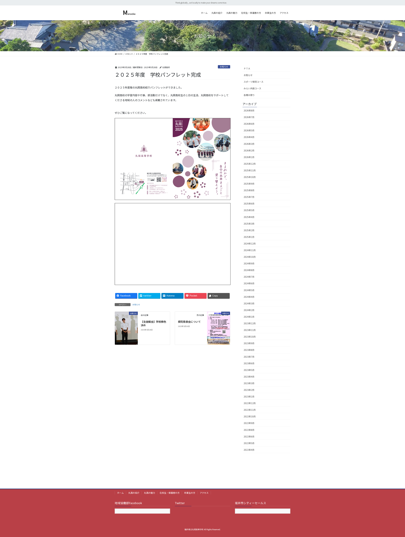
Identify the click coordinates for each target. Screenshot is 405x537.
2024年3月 (249, 303)
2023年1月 (249, 396)
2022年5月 (249, 443)
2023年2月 (249, 389)
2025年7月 (249, 196)
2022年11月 (250, 409)
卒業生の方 (189, 492)
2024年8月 (249, 270)
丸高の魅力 (149, 492)
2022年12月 (250, 403)
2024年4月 (249, 296)
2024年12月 (250, 243)
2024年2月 (249, 310)
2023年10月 (250, 336)
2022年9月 (249, 423)
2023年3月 (249, 383)
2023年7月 (249, 356)
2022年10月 (250, 416)
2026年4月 (249, 137)
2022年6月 (249, 436)
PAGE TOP (394, 518)
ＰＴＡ (247, 68)
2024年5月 (249, 290)
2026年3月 (249, 143)
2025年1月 (249, 236)
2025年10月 (250, 177)
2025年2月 (249, 230)
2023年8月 (249, 349)
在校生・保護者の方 (170, 492)
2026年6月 (249, 123)
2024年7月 (249, 276)
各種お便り (249, 95)
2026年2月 (249, 150)
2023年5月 (249, 370)
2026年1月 (249, 157)
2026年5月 (249, 130)
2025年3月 (249, 223)
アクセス (204, 492)
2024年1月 (249, 316)
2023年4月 (249, 376)
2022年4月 (249, 449)
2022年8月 (249, 429)
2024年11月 (250, 250)
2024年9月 (249, 263)
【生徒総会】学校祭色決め (153, 323)
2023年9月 (249, 343)
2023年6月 (249, 363)
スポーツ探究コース (253, 81)
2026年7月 (249, 117)
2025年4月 (249, 217)
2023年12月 (250, 323)
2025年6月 (249, 203)
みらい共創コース (252, 88)
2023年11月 (250, 330)
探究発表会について (189, 321)
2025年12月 (250, 163)
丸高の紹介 (133, 492)
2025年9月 (249, 183)
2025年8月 (249, 190)
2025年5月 (249, 210)
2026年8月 (249, 110)
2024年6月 (249, 283)
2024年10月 (250, 256)
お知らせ (224, 66)
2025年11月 (250, 170)
